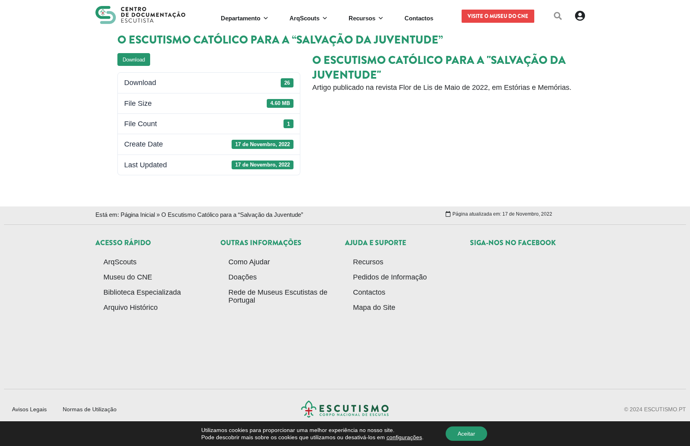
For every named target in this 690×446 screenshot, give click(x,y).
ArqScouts (120, 262)
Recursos (368, 262)
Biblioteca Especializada (142, 292)
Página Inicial (138, 214)
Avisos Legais (29, 409)
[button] (558, 16)
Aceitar (466, 433)
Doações (242, 277)
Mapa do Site (374, 307)
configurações (404, 437)
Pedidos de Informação (390, 277)
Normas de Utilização (90, 409)
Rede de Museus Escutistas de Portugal (277, 296)
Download (134, 60)
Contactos (369, 292)
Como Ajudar (249, 262)
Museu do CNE (127, 277)
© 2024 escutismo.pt (655, 409)
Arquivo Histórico (130, 307)
